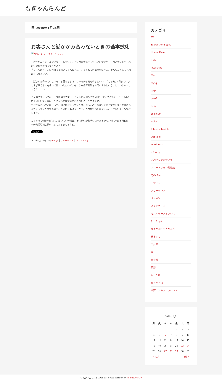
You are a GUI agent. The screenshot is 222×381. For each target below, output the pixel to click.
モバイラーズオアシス (163, 213)
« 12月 (156, 356)
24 (188, 345)
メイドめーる (158, 206)
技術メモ (156, 236)
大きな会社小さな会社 (163, 229)
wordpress (157, 144)
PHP (153, 90)
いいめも (156, 152)
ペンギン (156, 198)
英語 (153, 267)
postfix (155, 98)
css (152, 37)
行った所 (156, 275)
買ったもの (157, 282)
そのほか (156, 175)
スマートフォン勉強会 (163, 167)
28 (171, 351)
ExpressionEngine (161, 44)
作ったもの (157, 221)
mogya (54, 140)
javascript (156, 67)
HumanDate (158, 52)
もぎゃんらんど (45, 8)
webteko (156, 136)
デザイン (156, 182)
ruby (153, 106)
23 (182, 345)
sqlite (154, 121)
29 (176, 351)
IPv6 (153, 60)
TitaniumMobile (160, 129)
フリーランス (67, 140)
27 (165, 351)
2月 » (186, 356)
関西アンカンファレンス (164, 290)
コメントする (82, 140)
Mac (153, 75)
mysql (154, 83)
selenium (156, 113)
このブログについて (162, 159)
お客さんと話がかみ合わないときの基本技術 (80, 46)
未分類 (154, 244)
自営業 (154, 259)
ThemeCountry (134, 377)
